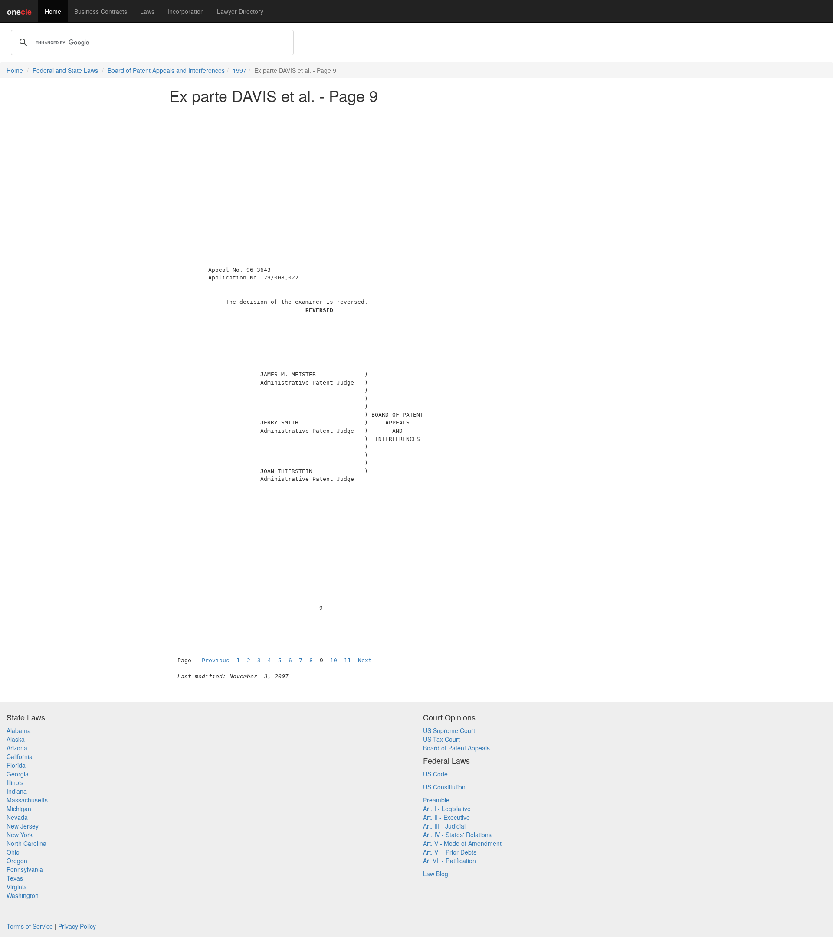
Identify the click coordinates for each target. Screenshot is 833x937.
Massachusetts (27, 800)
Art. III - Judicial (444, 826)
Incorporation (185, 11)
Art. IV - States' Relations (457, 834)
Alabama (19, 730)
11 (347, 660)
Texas (15, 878)
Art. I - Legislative (447, 808)
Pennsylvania (25, 869)
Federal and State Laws (65, 70)
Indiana (17, 791)
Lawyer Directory (240, 11)
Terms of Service (30, 926)
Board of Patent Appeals (456, 747)
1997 (239, 70)
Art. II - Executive (446, 817)
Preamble (436, 800)
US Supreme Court (449, 730)
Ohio (13, 852)
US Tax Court (441, 739)
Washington (23, 895)
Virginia (17, 886)
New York (20, 834)
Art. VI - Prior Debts (449, 852)
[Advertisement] (416, 171)
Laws (147, 11)
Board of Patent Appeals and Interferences (166, 70)
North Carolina (26, 843)
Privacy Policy (77, 926)
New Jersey (23, 826)
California (20, 756)
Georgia (18, 773)
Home (53, 11)
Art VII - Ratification (449, 860)
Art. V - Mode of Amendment (462, 843)
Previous (216, 660)
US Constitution (444, 786)
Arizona (17, 747)
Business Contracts (100, 11)
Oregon (17, 860)
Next (365, 660)
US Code (435, 773)
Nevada (17, 817)
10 (333, 660)
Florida (16, 765)
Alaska (16, 739)
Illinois (15, 782)
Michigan (19, 808)
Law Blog (435, 873)
